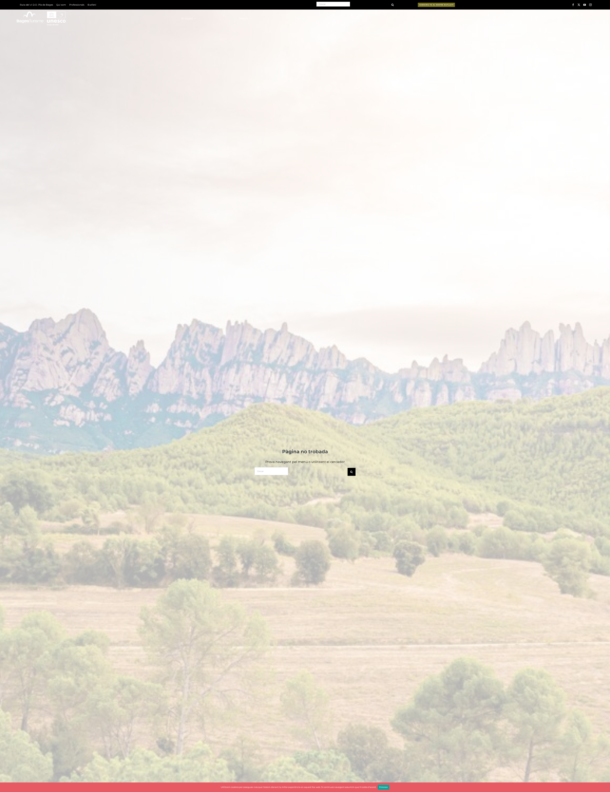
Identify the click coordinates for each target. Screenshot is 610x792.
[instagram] (590, 4)
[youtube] (584, 4)
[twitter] (579, 4)
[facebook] (573, 4)
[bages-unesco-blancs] (41, 10)
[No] (606, 787)
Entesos (383, 787)
